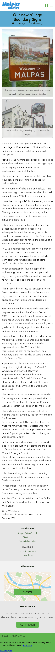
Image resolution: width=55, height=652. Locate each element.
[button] (51, 5)
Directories (27, 537)
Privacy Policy (27, 555)
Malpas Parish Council (27, 533)
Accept (3, 650)
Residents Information (27, 541)
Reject (9, 650)
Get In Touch (27, 624)
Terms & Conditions (27, 551)
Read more (27, 645)
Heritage (21, 23)
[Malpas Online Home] (11, 5)
